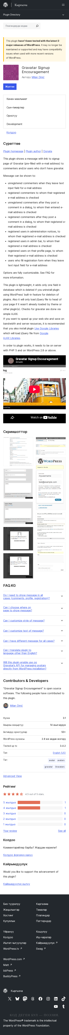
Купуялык (9, 921)
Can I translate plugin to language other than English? (20, 652)
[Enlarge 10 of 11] (61, 516)
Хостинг (8, 915)
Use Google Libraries (46, 328)
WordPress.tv (12, 948)
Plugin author (33, 151)
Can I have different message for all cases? (29, 640)
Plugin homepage (13, 151)
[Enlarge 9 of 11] (61, 461)
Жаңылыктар (11, 909)
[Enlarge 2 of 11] (28, 473)
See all (62, 830)
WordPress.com (14, 959)
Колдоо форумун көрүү (18, 855)
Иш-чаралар (43, 937)
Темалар (41, 909)
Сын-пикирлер (15, 107)
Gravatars (60, 767)
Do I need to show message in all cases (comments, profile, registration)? (26, 597)
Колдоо (11, 132)
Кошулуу (41, 931)
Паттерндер (43, 921)
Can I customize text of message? (23, 630)
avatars (61, 760)
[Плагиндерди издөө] (37, 26)
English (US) (59, 752)
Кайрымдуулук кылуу (16, 884)
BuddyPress (12, 976)
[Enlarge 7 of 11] (61, 448)
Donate (47, 151)
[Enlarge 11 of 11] (61, 546)
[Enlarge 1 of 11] (28, 441)
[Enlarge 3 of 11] (28, 506)
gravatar (49, 767)
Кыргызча (17, 990)
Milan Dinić (38, 77)
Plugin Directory (11, 14)
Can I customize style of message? (24, 620)
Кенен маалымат (17, 99)
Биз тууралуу (11, 904)
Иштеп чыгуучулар (14, 942)
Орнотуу (12, 115)
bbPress (9, 970)
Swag (41, 948)
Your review (10, 830)
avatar (52, 760)
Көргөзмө (42, 904)
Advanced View (12, 776)
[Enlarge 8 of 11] (61, 454)
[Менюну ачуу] (64, 5)
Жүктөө (9, 86)
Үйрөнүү (8, 931)
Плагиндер (43, 915)
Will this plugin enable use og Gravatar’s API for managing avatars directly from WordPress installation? (24, 665)
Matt (7, 965)
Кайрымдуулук (47, 942)
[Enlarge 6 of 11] (61, 441)
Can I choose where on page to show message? (17, 609)
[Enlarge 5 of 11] (28, 557)
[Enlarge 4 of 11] (28, 531)
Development (14, 124)
